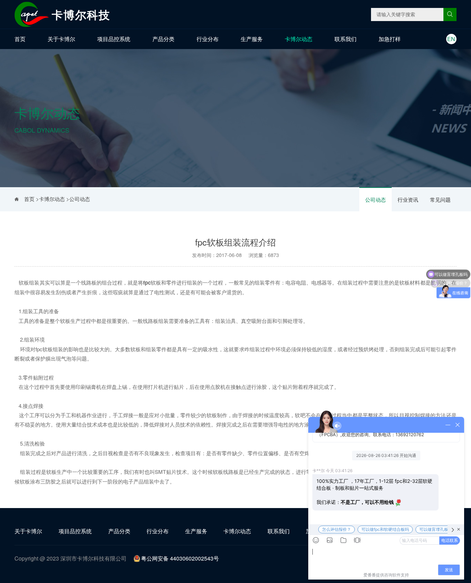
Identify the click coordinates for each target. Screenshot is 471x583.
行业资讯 (408, 199)
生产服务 (252, 39)
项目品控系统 (113, 39)
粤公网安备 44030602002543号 (180, 558)
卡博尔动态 (298, 39)
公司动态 (375, 199)
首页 (20, 39)
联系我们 (345, 39)
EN (451, 39)
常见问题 (440, 199)
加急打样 (390, 39)
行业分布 (208, 39)
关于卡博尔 (61, 39)
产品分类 (163, 39)
